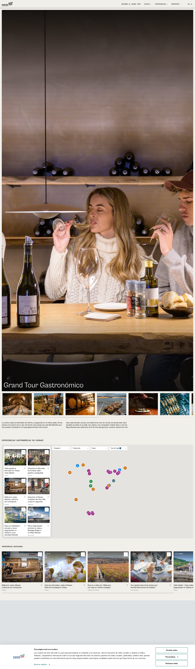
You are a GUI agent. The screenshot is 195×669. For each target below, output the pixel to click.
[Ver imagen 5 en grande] (143, 404)
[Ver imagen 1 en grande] (17, 404)
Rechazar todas (172, 663)
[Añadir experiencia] (40, 554)
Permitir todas (171, 650)
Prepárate (175, 4)
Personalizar (170, 657)
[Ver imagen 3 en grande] (80, 404)
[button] (113, 481)
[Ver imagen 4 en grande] (111, 404)
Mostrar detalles (40, 664)
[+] (23, 452)
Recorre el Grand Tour (131, 4)
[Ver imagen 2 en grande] (48, 404)
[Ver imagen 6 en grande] (174, 404)
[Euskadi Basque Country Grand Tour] (7, 4)
